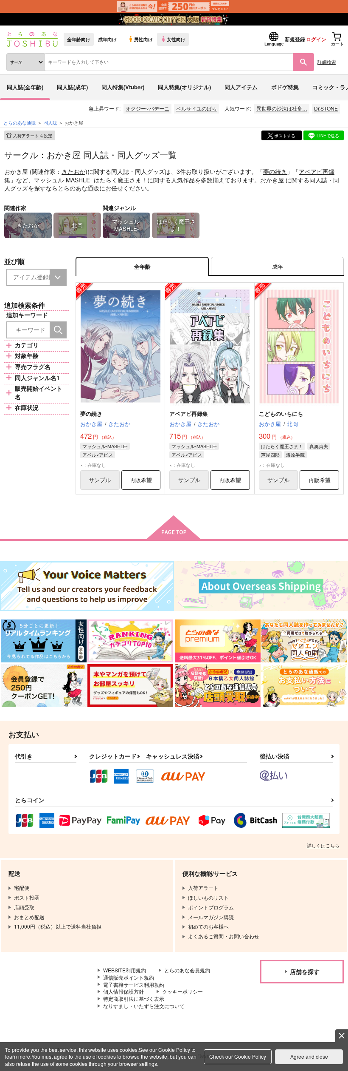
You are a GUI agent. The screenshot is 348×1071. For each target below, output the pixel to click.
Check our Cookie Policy (237, 1056)
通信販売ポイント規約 (128, 977)
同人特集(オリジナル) (184, 87)
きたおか (73, 171)
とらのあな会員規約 (187, 970)
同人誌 (50, 122)
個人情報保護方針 (123, 991)
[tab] (277, 266)
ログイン (316, 39)
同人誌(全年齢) (25, 87)
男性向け (143, 39)
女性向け (176, 39)
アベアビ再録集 (188, 413)
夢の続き (275, 171)
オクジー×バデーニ (147, 108)
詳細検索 (326, 61)
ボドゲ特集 (285, 87)
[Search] (58, 329)
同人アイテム (241, 87)
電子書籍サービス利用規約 (133, 984)
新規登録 (295, 39)
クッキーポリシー (182, 991)
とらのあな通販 (19, 122)
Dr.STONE (326, 108)
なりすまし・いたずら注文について (144, 1005)
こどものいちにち (281, 413)
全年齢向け (78, 39)
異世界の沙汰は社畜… (281, 108)
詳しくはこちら (323, 845)
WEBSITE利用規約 (124, 970)
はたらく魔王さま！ (120, 180)
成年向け (107, 39)
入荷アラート (32, 136)
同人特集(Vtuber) (122, 87)
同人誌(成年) (72, 87)
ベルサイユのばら (196, 108)
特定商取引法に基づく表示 (133, 998)
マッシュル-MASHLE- (63, 180)
